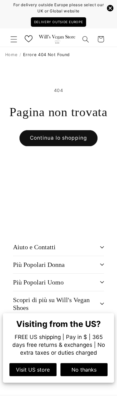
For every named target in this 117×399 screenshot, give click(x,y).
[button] (13, 39)
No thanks (84, 369)
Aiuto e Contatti (34, 247)
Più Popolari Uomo (38, 282)
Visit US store (33, 369)
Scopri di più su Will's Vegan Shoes (51, 304)
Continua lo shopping (58, 138)
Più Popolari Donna (39, 264)
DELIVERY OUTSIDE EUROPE (58, 22)
